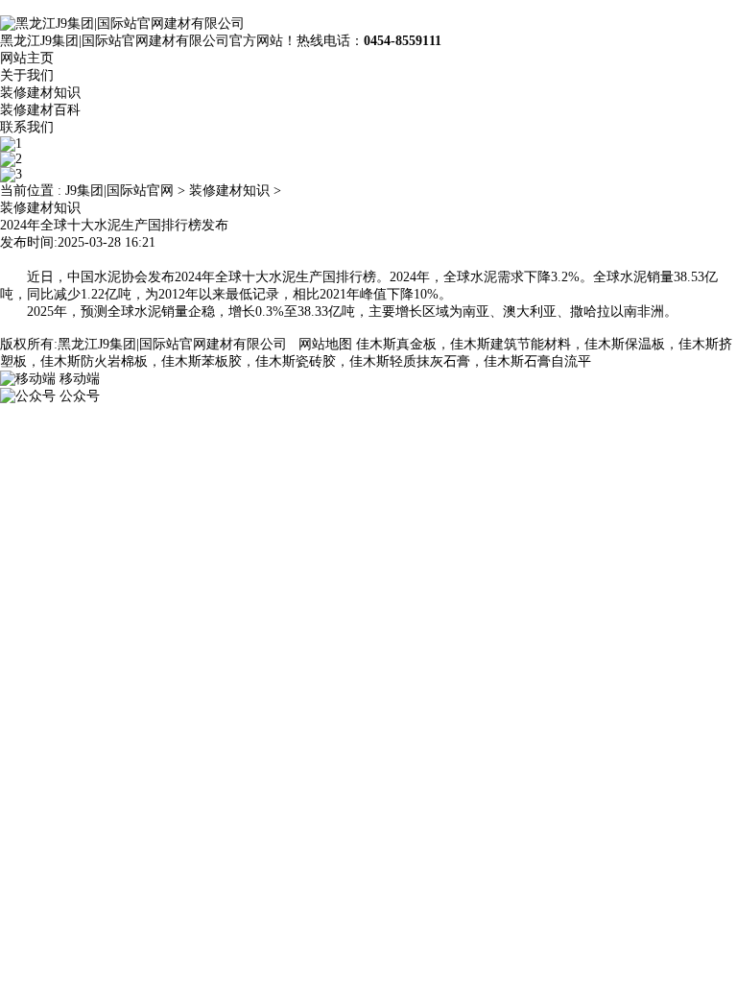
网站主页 (27, 58)
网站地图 (325, 344)
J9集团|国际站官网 (119, 190)
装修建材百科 (40, 110)
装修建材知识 (40, 92)
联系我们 (27, 127)
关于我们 (27, 75)
